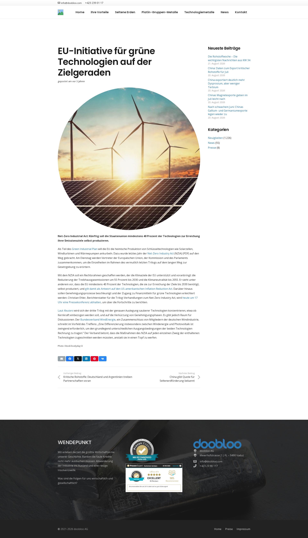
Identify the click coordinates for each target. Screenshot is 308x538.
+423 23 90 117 (209, 466)
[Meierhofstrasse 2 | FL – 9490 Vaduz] (196, 455)
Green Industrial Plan (84, 249)
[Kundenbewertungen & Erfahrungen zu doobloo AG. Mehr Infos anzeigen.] (154, 491)
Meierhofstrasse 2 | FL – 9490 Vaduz (222, 455)
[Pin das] (94, 358)
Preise (229, 529)
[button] (110, 12)
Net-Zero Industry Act (160, 253)
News (211, 143)
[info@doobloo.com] (196, 461)
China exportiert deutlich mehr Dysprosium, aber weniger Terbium (226, 83)
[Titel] (60, 12)
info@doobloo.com (211, 461)
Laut (65, 310)
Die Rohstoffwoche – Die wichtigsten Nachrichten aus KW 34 (229, 58)
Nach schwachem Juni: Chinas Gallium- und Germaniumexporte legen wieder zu (227, 110)
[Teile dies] (70, 358)
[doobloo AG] (196, 450)
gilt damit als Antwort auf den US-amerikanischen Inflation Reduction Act (128, 289)
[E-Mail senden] (61, 358)
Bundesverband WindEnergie (98, 319)
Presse (212, 147)
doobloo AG (207, 451)
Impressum (243, 529)
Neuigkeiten (215, 138)
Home (217, 529)
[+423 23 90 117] (196, 465)
